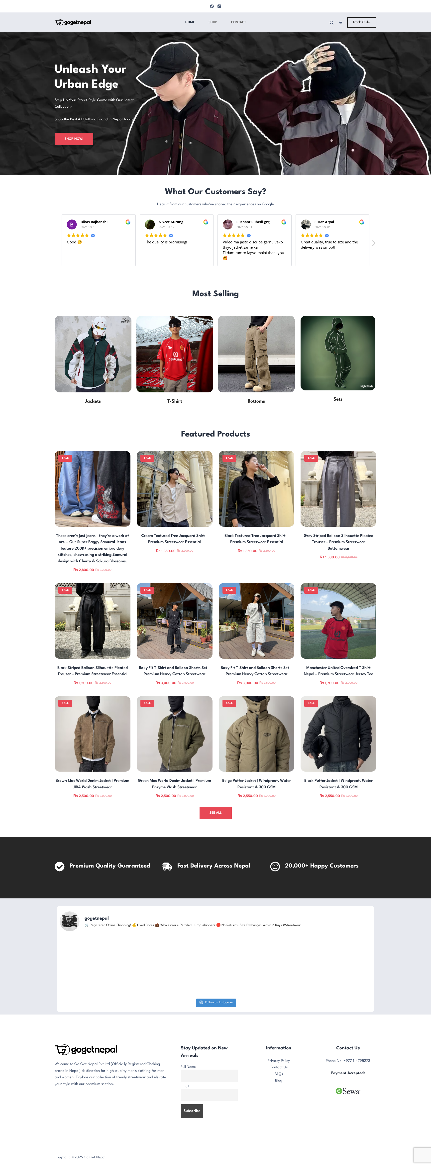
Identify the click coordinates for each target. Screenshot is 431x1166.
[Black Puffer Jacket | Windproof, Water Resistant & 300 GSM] (338, 734)
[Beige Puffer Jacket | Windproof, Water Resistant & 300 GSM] (257, 734)
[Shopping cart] (340, 22)
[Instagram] (219, 6)
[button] (373, 245)
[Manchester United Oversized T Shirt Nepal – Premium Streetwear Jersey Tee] (338, 621)
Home (190, 22)
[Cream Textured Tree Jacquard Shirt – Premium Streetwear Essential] (175, 489)
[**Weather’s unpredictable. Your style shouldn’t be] (215, 988)
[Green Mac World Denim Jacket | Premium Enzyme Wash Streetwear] (175, 734)
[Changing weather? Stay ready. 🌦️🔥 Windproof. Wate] (320, 988)
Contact (238, 22)
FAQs (279, 1119)
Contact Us (279, 1112)
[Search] (331, 22)
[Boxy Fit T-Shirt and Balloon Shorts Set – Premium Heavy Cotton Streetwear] (175, 621)
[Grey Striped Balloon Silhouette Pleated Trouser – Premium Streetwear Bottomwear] (338, 489)
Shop (213, 22)
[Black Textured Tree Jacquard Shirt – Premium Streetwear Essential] (257, 489)
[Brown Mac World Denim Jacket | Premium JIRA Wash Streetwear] (92, 734)
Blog (278, 1125)
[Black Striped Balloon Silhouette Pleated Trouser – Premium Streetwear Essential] (92, 621)
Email (185, 1131)
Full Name (188, 1111)
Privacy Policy (279, 1106)
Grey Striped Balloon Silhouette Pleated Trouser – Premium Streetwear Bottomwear (338, 542)
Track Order (362, 22)
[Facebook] (212, 6)
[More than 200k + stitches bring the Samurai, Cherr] (111, 988)
